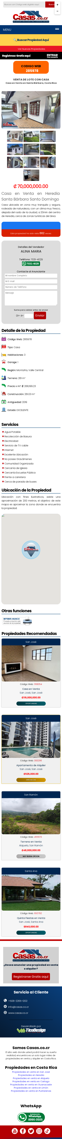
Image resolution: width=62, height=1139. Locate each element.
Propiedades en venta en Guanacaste (31, 1084)
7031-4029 (32, 263)
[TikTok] (47, 1133)
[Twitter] (31, 1133)
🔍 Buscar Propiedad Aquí (31, 40)
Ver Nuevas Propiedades (31, 48)
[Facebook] (23, 1133)
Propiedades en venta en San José (31, 1071)
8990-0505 (35, 1119)
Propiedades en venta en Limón (31, 1087)
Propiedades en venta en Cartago (31, 1081)
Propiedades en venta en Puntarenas (31, 1090)
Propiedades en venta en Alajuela (31, 1078)
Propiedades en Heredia (31, 1075)
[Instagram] (39, 1133)
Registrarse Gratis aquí (30, 976)
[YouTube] (15, 1133)
